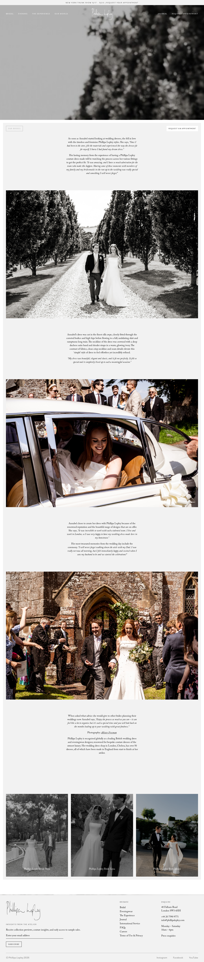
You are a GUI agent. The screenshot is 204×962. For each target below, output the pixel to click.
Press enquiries (168, 936)
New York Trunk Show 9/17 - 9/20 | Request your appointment (102, 2)
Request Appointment (185, 14)
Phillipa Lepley (102, 14)
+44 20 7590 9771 (170, 917)
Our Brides (14, 128)
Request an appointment (182, 128)
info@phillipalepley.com (172, 921)
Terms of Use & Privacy (131, 936)
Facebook (178, 957)
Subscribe (14, 944)
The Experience (41, 14)
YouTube (193, 957)
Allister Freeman (109, 733)
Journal (163, 14)
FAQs (123, 928)
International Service (130, 924)
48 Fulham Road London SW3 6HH (171, 909)
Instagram (162, 957)
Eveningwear (126, 912)
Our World (61, 14)
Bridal (10, 14)
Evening (23, 14)
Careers (123, 932)
